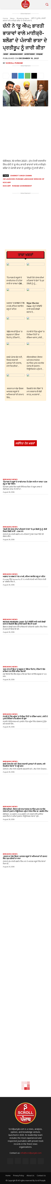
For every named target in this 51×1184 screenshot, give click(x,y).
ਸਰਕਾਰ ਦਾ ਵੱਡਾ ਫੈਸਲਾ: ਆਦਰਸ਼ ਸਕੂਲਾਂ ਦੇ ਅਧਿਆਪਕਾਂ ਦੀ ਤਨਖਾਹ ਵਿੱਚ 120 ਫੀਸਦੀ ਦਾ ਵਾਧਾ (25, 857)
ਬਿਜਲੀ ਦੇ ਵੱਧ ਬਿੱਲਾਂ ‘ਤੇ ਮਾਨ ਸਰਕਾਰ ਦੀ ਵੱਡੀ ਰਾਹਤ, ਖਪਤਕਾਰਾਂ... (35, 391)
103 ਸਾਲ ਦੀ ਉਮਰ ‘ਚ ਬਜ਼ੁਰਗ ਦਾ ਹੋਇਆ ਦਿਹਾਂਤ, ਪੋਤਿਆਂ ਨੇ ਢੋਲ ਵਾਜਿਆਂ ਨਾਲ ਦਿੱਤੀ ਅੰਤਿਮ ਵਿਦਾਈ (24, 670)
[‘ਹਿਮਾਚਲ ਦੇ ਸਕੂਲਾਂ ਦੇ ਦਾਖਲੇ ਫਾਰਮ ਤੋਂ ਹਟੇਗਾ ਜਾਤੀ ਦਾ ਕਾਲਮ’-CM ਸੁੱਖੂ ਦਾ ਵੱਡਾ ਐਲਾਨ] (16, 269)
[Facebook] (14, 76)
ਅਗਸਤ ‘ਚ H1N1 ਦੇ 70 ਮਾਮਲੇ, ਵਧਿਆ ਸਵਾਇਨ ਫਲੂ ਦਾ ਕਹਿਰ (15, 306)
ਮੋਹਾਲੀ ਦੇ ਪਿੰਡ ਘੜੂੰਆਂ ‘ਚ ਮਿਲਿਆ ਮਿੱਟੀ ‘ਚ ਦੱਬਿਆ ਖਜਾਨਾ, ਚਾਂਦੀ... (35, 334)
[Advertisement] (25, 132)
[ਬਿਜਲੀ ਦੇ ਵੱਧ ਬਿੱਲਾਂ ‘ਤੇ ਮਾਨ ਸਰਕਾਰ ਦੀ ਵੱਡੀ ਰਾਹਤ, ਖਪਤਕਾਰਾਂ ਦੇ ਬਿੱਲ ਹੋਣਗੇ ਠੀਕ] (36, 380)
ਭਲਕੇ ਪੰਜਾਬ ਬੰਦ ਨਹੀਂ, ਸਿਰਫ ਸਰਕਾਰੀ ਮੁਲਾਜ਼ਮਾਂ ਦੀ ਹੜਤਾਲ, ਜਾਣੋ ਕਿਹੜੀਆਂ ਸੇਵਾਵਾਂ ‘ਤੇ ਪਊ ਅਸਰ (24, 765)
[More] (41, 76)
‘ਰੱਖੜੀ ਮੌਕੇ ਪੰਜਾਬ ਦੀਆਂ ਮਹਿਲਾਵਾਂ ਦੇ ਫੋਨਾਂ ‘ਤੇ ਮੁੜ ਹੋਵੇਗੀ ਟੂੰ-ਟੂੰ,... (35, 280)
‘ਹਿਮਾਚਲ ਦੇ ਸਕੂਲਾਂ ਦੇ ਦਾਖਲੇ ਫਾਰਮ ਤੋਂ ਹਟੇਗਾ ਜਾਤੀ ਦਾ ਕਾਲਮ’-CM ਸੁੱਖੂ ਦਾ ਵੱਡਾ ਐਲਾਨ (25, 483)
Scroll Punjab (14, 63)
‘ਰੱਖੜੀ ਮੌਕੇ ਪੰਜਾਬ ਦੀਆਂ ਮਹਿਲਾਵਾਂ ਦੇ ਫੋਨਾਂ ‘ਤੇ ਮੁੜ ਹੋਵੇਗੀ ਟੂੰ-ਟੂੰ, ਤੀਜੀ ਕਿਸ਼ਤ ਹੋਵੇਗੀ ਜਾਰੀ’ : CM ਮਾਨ (25, 530)
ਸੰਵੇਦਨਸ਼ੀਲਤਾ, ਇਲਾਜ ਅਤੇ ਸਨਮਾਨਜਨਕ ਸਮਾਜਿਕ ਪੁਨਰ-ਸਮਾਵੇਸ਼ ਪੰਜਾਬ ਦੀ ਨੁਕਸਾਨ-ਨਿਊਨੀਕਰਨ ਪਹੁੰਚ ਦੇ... (35, 363)
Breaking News (23, 18)
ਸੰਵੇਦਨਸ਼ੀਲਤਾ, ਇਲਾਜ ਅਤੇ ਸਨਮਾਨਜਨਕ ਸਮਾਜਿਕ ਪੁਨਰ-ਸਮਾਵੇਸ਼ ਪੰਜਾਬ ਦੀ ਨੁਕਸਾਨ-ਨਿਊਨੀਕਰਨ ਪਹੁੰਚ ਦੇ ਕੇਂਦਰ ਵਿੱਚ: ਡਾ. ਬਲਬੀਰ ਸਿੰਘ (25, 810)
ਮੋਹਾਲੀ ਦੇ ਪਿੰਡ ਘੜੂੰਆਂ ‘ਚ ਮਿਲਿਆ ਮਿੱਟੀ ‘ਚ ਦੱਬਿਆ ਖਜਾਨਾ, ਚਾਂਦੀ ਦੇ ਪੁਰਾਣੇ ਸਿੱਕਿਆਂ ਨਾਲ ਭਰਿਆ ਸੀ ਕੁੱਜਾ (25, 717)
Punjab (39, 54)
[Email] (34, 76)
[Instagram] (18, 1161)
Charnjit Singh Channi (21, 176)
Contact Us (41, 1175)
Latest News (29, 54)
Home (5, 18)
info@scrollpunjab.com (31, 1153)
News (12, 18)
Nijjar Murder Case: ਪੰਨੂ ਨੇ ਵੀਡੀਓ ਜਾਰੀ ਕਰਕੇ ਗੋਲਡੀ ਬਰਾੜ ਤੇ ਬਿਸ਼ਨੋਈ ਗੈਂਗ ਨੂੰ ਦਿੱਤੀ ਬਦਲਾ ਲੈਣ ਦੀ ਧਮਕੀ (24, 623)
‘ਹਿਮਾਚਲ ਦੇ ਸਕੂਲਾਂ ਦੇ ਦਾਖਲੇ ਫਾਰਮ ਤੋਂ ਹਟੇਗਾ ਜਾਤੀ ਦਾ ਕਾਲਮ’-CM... (15, 280)
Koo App (7, 186)
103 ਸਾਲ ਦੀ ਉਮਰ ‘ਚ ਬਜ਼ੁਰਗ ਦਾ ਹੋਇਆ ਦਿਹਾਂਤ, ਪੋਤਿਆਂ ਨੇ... (14, 334)
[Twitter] (21, 76)
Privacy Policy (18, 1175)
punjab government (22, 186)
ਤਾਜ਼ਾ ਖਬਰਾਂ (25, 255)
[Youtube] (41, 1161)
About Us (30, 1175)
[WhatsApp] (27, 76)
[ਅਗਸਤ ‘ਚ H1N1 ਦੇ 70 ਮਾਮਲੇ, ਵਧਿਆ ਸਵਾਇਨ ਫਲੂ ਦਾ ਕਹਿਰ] (16, 294)
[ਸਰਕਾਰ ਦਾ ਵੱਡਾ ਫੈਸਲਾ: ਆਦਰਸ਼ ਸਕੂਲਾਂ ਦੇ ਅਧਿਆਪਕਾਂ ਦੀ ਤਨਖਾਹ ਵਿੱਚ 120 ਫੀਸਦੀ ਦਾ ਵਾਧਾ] (16, 380)
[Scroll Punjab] (25, 4)
